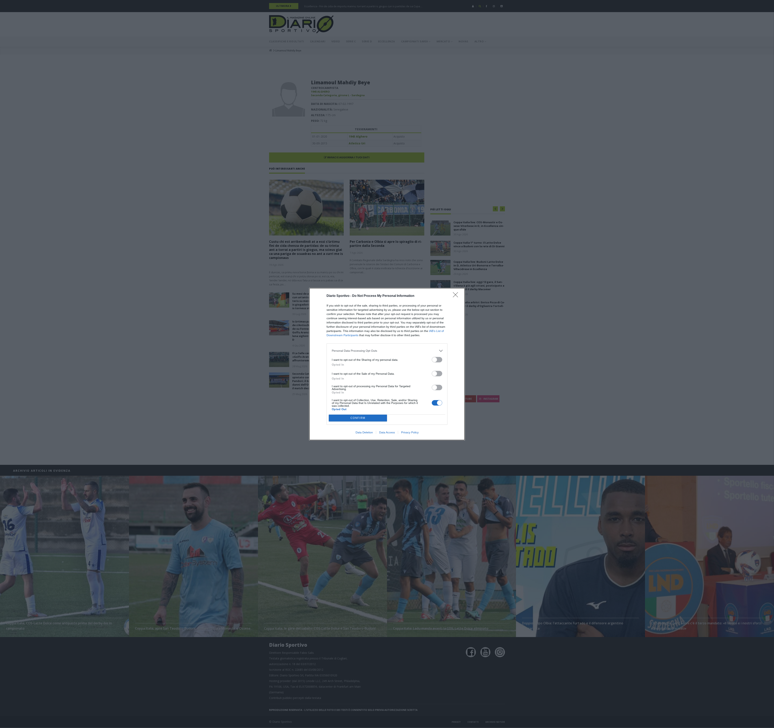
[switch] (437, 359)
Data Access (387, 432)
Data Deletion (364, 432)
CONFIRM (358, 417)
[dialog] (387, 364)
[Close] (457, 296)
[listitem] (387, 351)
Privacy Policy (410, 432)
